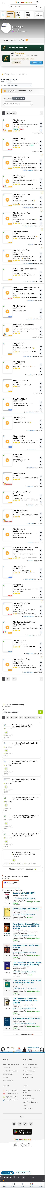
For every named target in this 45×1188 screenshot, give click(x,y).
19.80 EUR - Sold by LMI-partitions (24, 1008)
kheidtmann (31, 449)
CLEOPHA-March (25, 550)
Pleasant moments (20, 381)
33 (21, 717)
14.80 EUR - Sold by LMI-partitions (24, 952)
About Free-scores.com (11, 1064)
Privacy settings (8, 1080)
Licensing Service (29, 1071)
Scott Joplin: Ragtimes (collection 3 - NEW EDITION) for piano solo (25, 798)
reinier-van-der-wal (28, 356)
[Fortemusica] (15, 1145)
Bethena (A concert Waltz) (23, 325)
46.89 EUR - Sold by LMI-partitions (24, 988)
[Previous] (18, 1177)
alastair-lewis (31, 319)
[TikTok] (31, 1124)
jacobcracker (30, 486)
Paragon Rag (18, 586)
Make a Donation (28, 1077)
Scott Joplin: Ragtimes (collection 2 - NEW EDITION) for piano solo (25, 817)
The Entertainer (19, 121)
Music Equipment (11, 1100)
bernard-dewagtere (28, 170)
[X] (25, 1124)
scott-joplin (20, 98)
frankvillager (31, 467)
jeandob (31, 244)
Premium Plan (27, 1074)
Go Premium (36, 63)
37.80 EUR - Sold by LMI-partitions (24, 1023)
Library (22, 1186)
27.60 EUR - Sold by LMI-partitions (24, 935)
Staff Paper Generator (30, 1102)
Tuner (25, 1105)
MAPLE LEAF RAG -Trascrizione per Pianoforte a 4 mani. (26, 289)
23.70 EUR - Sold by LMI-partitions (24, 972)
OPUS (31, 1186)
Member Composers (30, 1064)
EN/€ (41, 8)
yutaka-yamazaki (29, 579)
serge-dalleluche (29, 412)
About (6, 40)
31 (8, 113)
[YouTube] (19, 1124)
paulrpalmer (31, 542)
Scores (13, 40)
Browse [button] (13, 1186)
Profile (40, 1186)
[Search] (31, 104)
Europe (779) (12, 883)
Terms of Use (7, 1074)
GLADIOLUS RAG (20, 400)
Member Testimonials (10, 1071)
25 (16, 717)
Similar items (16, 905)
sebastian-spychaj (29, 281)
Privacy (5, 1077)
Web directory (27, 1108)
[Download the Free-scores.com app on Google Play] (22, 1132)
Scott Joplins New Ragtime (21, 852)
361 (14, 113)
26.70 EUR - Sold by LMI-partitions (24, 914)
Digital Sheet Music (12, 1097)
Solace (24, 270)
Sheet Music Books (12, 1093)
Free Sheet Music (11, 1090)
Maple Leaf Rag (19, 140)
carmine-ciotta (30, 653)
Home (4, 1186)
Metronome (27, 1096)
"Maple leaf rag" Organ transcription (22, 494)
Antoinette (18, 456)
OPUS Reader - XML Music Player (32, 1091)
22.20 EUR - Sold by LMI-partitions (24, 898)
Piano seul (8, 729)
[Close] (40, 47)
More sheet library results (22, 1034)
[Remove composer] (28, 1172)
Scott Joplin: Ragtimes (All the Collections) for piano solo (22, 726)
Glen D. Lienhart (30, 863)
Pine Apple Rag (19, 363)
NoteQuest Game (29, 1099)
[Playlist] (33, 1177)
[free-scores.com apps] (3, 14)
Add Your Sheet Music (30, 1068)
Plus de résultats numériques (23, 869)
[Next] (28, 1177)
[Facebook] (14, 1124)
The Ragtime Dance (24, 624)
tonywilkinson (30, 374)
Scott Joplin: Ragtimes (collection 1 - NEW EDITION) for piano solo (25, 835)
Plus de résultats (32, 717)
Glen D (21, 863)
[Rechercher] (36, 7)
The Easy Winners (20, 233)
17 (11, 717)
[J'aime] (14, 1177)
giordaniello (31, 300)
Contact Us (6, 1068)
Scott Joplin (8, 735)
